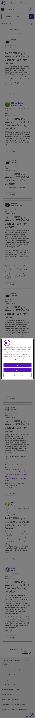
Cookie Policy (14, 359)
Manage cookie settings (17, 375)
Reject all (17, 370)
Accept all (17, 365)
